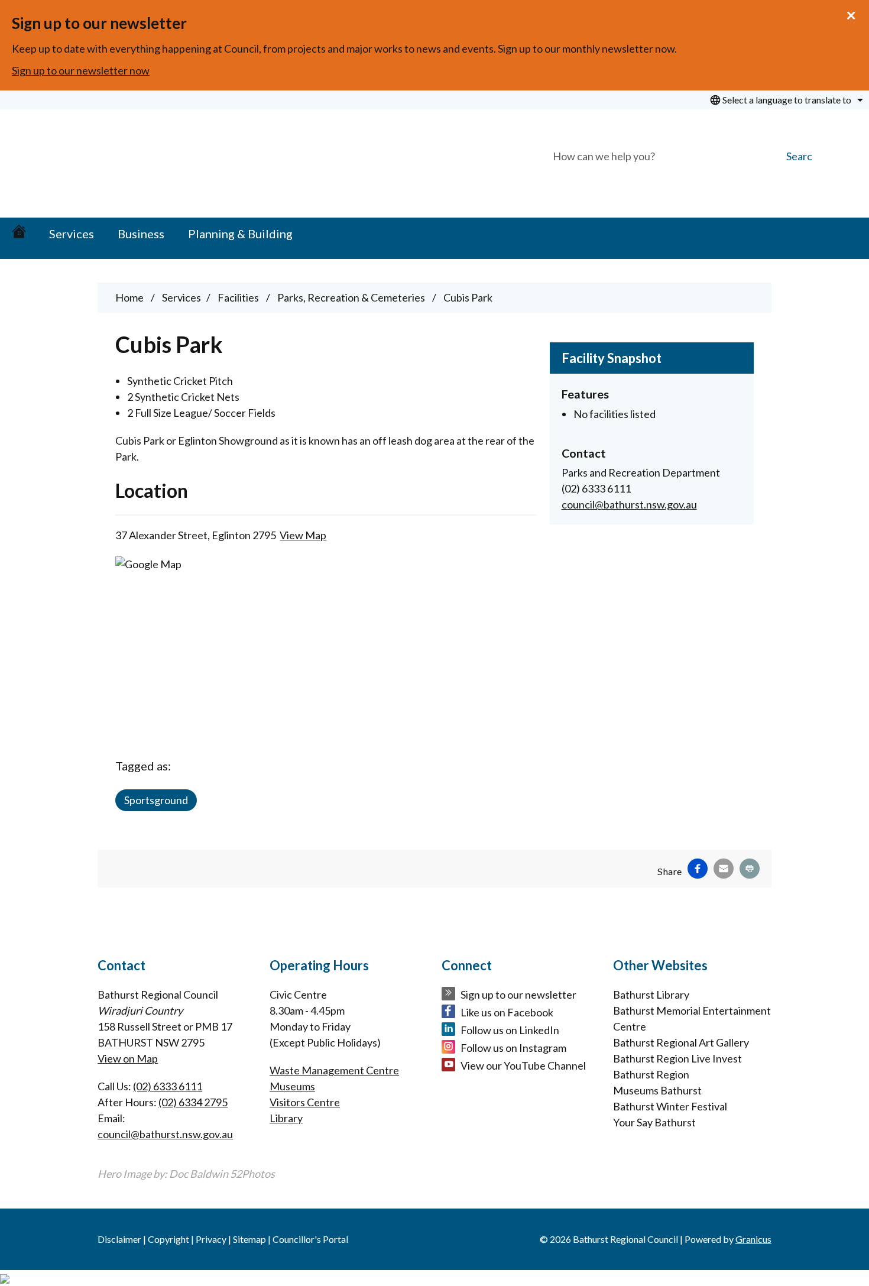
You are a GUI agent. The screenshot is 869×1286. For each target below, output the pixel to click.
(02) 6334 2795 (193, 1102)
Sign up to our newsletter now (81, 70)
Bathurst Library (651, 994)
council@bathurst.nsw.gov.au (629, 504)
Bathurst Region (651, 1074)
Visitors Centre (305, 1102)
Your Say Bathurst (654, 1122)
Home (129, 297)
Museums (292, 1086)
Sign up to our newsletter (518, 994)
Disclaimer (119, 1239)
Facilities (239, 297)
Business (141, 233)
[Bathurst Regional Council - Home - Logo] (158, 159)
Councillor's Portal (310, 1239)
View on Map (128, 1058)
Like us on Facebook (507, 1012)
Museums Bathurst (657, 1090)
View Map (303, 535)
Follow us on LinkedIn (510, 1029)
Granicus (753, 1239)
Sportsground (156, 799)
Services (71, 233)
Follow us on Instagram (513, 1047)
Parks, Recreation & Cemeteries (352, 297)
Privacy (211, 1239)
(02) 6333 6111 (167, 1086)
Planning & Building (240, 233)
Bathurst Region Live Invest (677, 1058)
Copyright (168, 1239)
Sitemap (249, 1239)
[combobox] (785, 99)
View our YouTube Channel (523, 1065)
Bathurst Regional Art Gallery (681, 1042)
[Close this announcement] (855, 13)
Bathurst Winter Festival (670, 1106)
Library (286, 1118)
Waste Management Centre (334, 1070)
